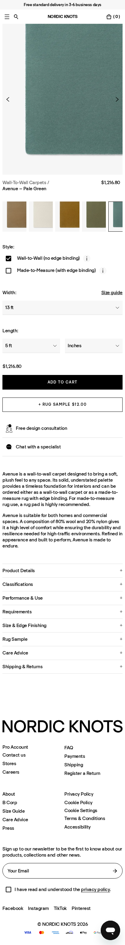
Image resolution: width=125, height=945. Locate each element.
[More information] (87, 258)
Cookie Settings (80, 810)
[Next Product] (115, 99)
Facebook (12, 908)
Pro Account (15, 747)
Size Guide (13, 811)
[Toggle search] (16, 16)
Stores (9, 763)
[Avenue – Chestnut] (14, 216)
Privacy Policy (78, 794)
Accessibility (77, 827)
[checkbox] (8, 258)
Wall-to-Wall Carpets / (25, 182)
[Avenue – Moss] (94, 216)
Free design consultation (41, 428)
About (8, 794)
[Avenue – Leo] (67, 216)
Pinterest (81, 908)
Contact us (13, 755)
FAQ (68, 748)
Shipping (73, 765)
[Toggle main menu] (7, 16)
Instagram (38, 908)
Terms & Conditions (84, 818)
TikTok (60, 908)
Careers (10, 772)
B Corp (9, 802)
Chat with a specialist (38, 447)
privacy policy (95, 889)
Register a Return (82, 773)
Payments (74, 756)
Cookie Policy (78, 802)
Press (8, 828)
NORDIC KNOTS (63, 16)
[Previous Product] (10, 99)
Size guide (112, 292)
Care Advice (15, 819)
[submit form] (115, 871)
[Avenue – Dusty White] (41, 216)
